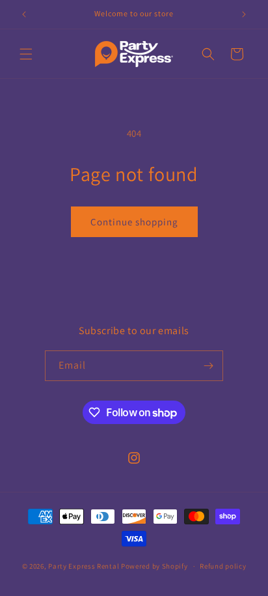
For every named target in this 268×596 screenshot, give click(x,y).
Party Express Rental (83, 566)
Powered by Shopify (154, 566)
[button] (26, 54)
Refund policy (223, 566)
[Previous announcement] (24, 14)
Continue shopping (134, 222)
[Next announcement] (244, 14)
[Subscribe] (208, 365)
